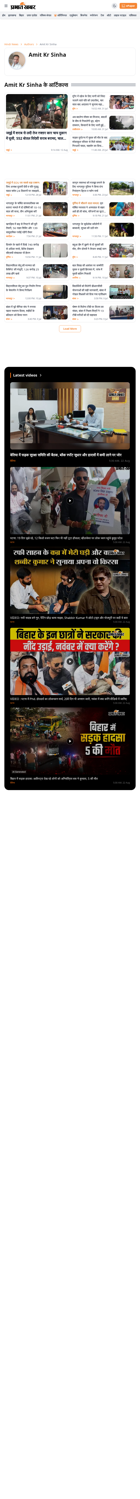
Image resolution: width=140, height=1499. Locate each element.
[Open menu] (6, 6)
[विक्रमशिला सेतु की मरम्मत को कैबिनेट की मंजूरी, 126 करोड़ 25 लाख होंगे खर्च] (55, 271)
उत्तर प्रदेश (32, 15)
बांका (75, 298)
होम (3, 15)
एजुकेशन (73, 15)
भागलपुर (76, 194)
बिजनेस (83, 15)
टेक (102, 15)
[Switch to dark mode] (114, 6)
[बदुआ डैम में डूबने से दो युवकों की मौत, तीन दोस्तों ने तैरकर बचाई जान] (121, 250)
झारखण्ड (12, 15)
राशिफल (132, 15)
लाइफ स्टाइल (120, 15)
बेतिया (12, 460)
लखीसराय (77, 129)
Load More (70, 328)
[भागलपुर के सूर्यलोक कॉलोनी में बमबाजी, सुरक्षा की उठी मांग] (121, 230)
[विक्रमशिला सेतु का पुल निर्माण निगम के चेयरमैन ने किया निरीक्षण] (55, 292)
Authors (29, 44)
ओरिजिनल (62, 15)
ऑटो (109, 15)
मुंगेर (75, 108)
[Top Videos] (41, 375)
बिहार (21, 15)
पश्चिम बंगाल (45, 15)
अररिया (76, 277)
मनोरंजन (94, 15)
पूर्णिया (75, 215)
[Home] (23, 5)
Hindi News (11, 44)
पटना (12, 542)
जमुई (9, 150)
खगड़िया (10, 236)
